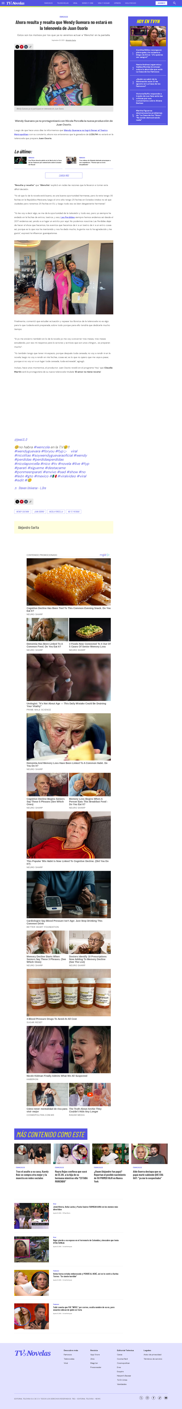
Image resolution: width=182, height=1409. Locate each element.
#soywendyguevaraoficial (52, 455)
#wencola (42, 447)
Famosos (48, 3)
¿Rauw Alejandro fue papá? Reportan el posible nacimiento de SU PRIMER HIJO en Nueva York (110, 1176)
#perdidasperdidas (48, 459)
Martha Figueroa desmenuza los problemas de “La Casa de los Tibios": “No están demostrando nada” (149, 115)
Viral (75, 3)
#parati (20, 468)
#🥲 (28, 480)
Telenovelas (63, 3)
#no (81, 472)
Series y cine (87, 3)
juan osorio (39, 511)
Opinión (117, 3)
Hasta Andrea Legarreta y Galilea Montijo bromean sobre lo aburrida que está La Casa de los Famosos (149, 68)
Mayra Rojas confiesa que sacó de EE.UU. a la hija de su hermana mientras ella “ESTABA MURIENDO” (71, 1176)
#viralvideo (66, 476)
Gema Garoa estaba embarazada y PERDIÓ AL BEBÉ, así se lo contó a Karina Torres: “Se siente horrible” (85, 1275)
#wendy (80, 455)
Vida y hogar (104, 3)
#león (19, 476)
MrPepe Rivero (66, 1213)
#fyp (85, 463)
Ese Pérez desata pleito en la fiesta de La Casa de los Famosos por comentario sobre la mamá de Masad (45, 162)
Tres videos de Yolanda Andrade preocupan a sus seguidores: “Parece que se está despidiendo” (95, 162)
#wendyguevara (27, 451)
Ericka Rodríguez (67, 1246)
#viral (81, 476)
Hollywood (130, 3)
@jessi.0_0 (20, 439)
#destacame (55, 468)
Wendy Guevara (22, 511)
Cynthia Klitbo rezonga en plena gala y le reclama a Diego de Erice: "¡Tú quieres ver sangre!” (149, 53)
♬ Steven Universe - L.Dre (30, 488)
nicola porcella (56, 511)
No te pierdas (73, 511)
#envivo (49, 472)
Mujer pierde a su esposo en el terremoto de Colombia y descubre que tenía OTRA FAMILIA (86, 1241)
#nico (45, 463)
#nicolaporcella (26, 463)
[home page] (15, 3)
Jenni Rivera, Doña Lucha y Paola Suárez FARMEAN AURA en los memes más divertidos (85, 1208)
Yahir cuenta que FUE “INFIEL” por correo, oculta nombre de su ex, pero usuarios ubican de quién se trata (84, 1308)
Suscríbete (161, 3)
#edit (19, 480)
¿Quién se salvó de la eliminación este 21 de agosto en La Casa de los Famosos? (148, 82)
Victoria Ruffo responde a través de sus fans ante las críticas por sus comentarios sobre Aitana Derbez (149, 98)
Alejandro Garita (71, 40)
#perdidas (22, 459)
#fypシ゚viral (66, 451)
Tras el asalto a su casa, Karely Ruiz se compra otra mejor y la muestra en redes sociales (32, 1175)
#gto (29, 476)
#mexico (41, 476)
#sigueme (35, 468)
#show (72, 472)
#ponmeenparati (28, 472)
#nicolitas (22, 455)
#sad (61, 472)
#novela (64, 463)
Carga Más (64, 175)
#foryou (47, 451)
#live (76, 463)
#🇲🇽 (52, 476)
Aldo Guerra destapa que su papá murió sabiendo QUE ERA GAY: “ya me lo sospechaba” (148, 1175)
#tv (54, 463)
